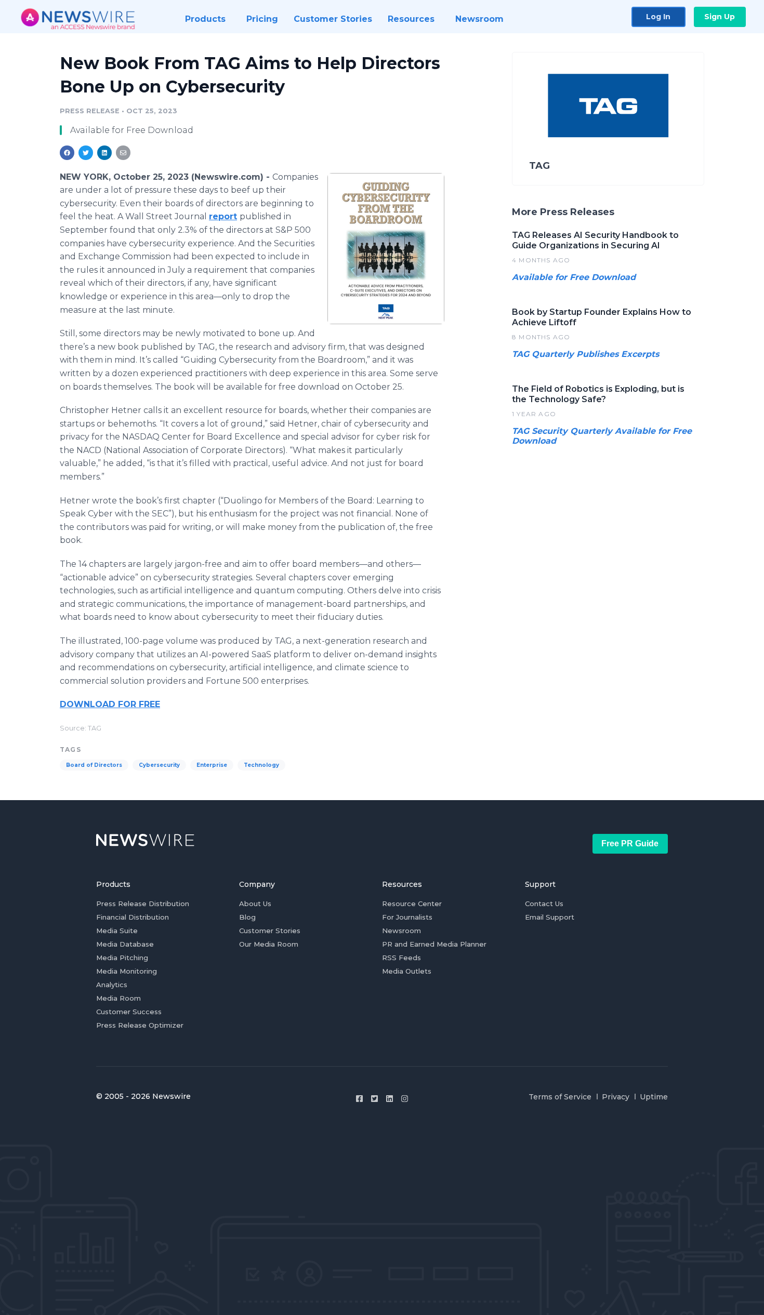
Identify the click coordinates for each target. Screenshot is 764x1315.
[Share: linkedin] (105, 153)
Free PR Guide (629, 843)
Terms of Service (560, 1096)
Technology (261, 765)
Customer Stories (269, 930)
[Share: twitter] (86, 153)
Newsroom (401, 930)
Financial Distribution (132, 917)
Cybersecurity (159, 765)
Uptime (654, 1096)
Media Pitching (122, 957)
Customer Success (129, 1011)
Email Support (549, 917)
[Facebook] (359, 1099)
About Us (255, 903)
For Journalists (407, 917)
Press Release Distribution (142, 903)
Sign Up (719, 16)
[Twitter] (374, 1099)
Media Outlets (406, 971)
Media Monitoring (126, 971)
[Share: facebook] (67, 153)
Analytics (111, 984)
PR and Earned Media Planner (434, 944)
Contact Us (544, 903)
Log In (658, 16)
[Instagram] (404, 1099)
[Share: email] (123, 153)
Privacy (615, 1096)
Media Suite (117, 930)
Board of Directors (94, 765)
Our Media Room (268, 944)
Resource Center (412, 903)
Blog (247, 917)
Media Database (125, 944)
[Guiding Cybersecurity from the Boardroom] (385, 248)
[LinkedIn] (389, 1099)
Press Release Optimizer (139, 1025)
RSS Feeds (401, 957)
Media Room (118, 998)
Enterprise (211, 765)
